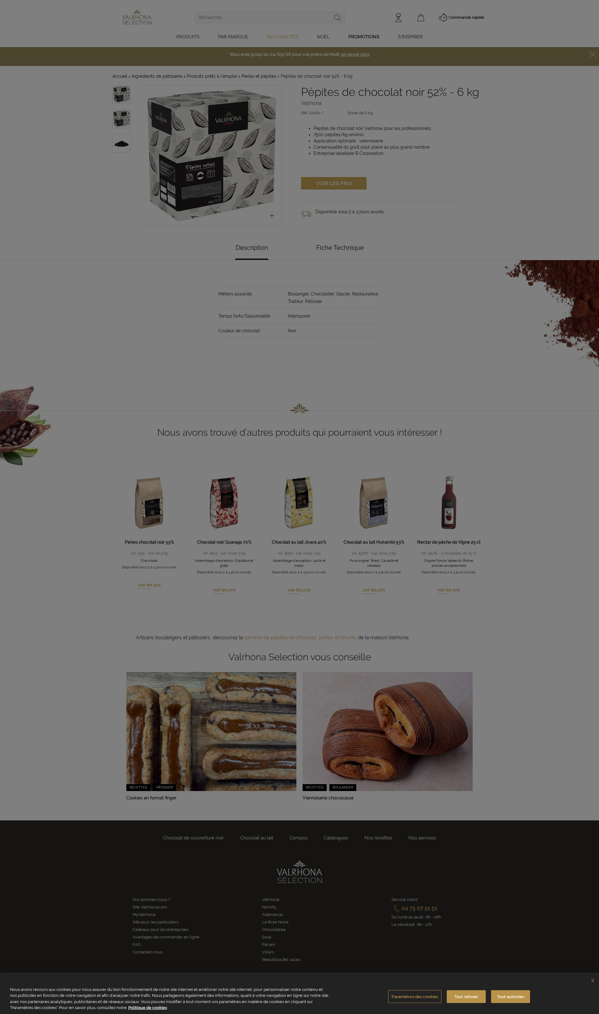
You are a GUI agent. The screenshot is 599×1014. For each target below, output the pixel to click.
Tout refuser (466, 996)
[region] (299, 993)
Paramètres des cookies (415, 996)
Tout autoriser (510, 996)
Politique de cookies (147, 1007)
